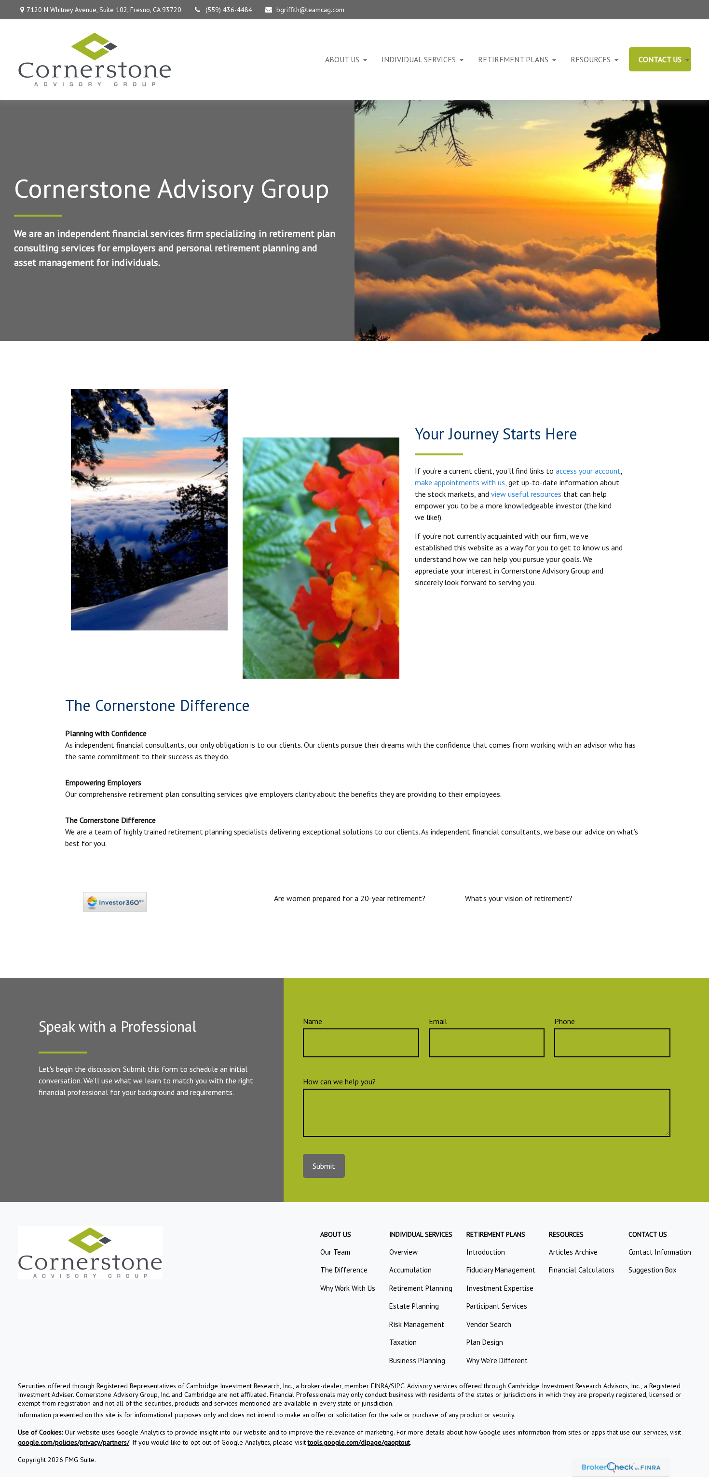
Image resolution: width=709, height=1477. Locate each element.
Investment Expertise (499, 1288)
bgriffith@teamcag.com (310, 9)
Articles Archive (573, 1252)
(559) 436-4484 (228, 9)
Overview (403, 1252)
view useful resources (526, 494)
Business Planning (417, 1360)
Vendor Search (488, 1324)
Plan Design (484, 1342)
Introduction (485, 1252)
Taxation (403, 1342)
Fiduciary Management (500, 1269)
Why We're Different (497, 1360)
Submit (324, 1166)
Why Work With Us (347, 1288)
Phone (564, 1021)
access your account (588, 471)
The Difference (344, 1269)
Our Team (335, 1252)
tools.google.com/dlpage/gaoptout (359, 1442)
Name (312, 1021)
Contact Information (659, 1252)
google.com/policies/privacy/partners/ (73, 1442)
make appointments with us (460, 482)
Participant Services (496, 1306)
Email (438, 1021)
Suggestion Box (652, 1269)
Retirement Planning (420, 1288)
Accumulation (410, 1269)
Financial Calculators (581, 1269)
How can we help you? (339, 1081)
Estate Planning (414, 1306)
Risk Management (416, 1324)
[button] (342, 59)
